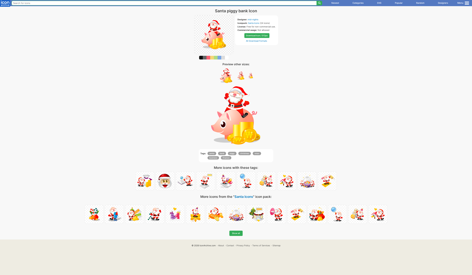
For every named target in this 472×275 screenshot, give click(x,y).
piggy (232, 153)
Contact (230, 245)
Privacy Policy (243, 245)
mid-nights (253, 19)
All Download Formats (256, 41)
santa (211, 153)
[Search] (319, 3)
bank (222, 153)
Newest (335, 3)
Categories (358, 3)
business (213, 158)
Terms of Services (261, 245)
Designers (443, 3)
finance (226, 158)
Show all (236, 233)
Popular (399, 3)
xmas (257, 153)
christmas (244, 153)
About (221, 245)
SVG (379, 3)
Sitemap (276, 245)
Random (420, 3)
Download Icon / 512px (257, 35)
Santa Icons (253, 23)
